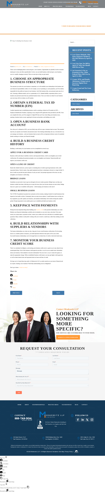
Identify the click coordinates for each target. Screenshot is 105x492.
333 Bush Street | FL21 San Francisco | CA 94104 (20, 438)
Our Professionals (38, 404)
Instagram (92, 420)
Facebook (78, 420)
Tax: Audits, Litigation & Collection (46, 66)
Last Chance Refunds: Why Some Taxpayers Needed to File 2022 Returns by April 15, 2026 (82, 57)
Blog (89, 6)
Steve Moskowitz (28, 66)
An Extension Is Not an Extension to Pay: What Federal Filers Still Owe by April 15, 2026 (81, 73)
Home (40, 6)
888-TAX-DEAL (90, 2)
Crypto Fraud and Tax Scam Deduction (81, 89)
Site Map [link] (61, 451)
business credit (39, 209)
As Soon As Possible (71, 3)
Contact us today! (23, 267)
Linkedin (82, 420)
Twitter (87, 420)
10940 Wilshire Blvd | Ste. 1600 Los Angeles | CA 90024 (53, 438)
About (27, 404)
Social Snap (11, 481)
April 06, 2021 (18, 66)
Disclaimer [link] (55, 451)
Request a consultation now (68, 337)
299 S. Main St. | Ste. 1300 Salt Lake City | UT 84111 (87, 438)
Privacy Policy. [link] (69, 451)
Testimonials (69, 6)
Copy (23, 487)
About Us (47, 6)
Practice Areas (57, 6)
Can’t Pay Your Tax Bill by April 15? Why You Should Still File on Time (81, 65)
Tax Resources (80, 6)
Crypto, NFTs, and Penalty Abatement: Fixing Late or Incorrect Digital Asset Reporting (81, 82)
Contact (95, 6)
